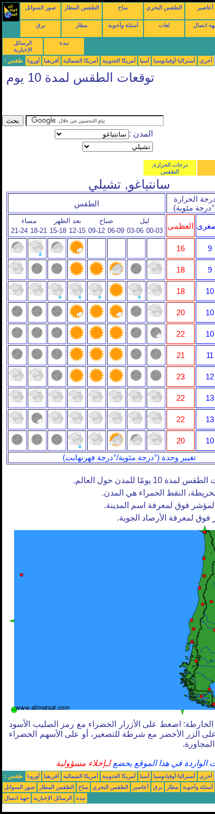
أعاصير (205, 7)
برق (40, 25)
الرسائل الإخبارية (23, 46)
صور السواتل (40, 7)
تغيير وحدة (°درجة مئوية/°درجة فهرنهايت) (129, 457)
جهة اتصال (16, 798)
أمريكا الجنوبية (119, 60)
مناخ (123, 7)
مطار (82, 25)
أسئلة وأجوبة (123, 25)
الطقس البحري (164, 7)
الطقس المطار (81, 7)
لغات (164, 25)
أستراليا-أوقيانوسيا (174, 60)
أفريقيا (51, 60)
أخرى (205, 60)
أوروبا (33, 60)
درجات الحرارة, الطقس (170, 168)
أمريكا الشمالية (80, 60)
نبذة (64, 43)
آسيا (144, 60)
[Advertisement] (85, 102)
